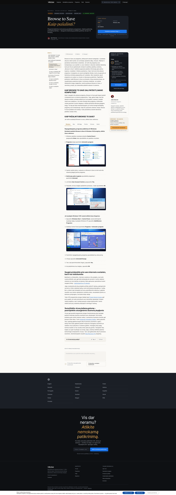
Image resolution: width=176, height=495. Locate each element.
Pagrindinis (51, 10)
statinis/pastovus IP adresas (82, 283)
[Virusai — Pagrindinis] (51, 2)
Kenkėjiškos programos (68, 2)
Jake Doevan (54, 38)
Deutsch (50, 387)
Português (50, 391)
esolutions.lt (54, 475)
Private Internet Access (95, 297)
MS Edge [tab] (79, 124)
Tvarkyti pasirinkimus (152, 492)
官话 (104, 398)
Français (77, 387)
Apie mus (105, 468)
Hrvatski (50, 401)
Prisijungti (125, 2)
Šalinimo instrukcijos (61, 10)
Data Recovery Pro (90, 333)
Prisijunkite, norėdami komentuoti (93, 364)
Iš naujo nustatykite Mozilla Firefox (54, 79)
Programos (77, 2)
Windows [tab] (68, 124)
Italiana (105, 387)
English (49, 384)
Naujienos (59, 2)
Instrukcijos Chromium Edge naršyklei (53, 76)
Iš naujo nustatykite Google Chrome (54, 83)
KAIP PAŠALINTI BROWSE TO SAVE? (54, 61)
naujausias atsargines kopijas (88, 319)
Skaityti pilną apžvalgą (119, 88)
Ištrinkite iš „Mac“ (53, 69)
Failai (82, 2)
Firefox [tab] (86, 124)
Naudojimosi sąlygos (107, 471)
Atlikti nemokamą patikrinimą (99, 449)
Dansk (77, 391)
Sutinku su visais (128, 492)
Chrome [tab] (92, 124)
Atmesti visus (140, 492)
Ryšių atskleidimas (106, 478)
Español (105, 391)
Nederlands (78, 384)
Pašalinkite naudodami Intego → (112, 31)
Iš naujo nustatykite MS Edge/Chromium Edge (54, 72)
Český (49, 398)
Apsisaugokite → (119, 84)
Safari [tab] (98, 124)
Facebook (50, 477)
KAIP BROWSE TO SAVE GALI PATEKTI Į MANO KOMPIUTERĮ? (54, 57)
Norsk (104, 394)
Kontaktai (104, 480)
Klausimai (87, 2)
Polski (104, 384)
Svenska (50, 394)
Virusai (76, 468)
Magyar (77, 398)
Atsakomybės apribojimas (108, 476)
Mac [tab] (74, 124)
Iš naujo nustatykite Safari (54, 87)
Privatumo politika (106, 473)
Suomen (77, 394)
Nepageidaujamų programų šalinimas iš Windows (54, 65)
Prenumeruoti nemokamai (118, 127)
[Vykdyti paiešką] (102, 2)
